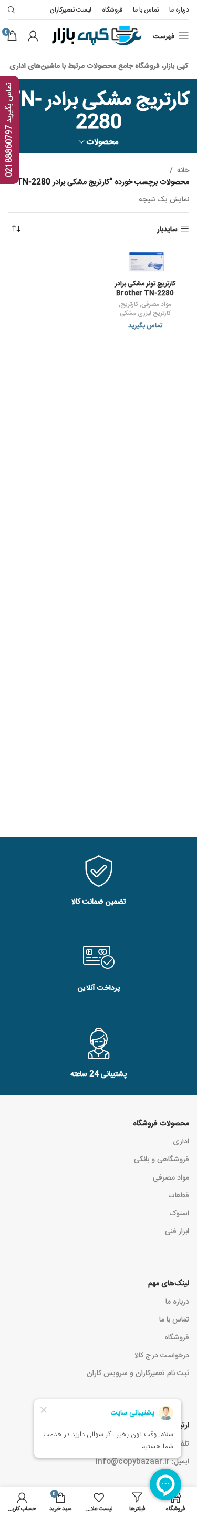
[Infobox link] (98, 881)
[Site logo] (96, 36)
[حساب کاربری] (33, 35)
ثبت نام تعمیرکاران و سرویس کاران (138, 1372)
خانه (183, 169)
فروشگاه (176, 1336)
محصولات (102, 141)
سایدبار (167, 228)
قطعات (178, 1195)
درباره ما (177, 1301)
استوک (179, 1212)
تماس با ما (174, 1319)
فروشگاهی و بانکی (161, 1158)
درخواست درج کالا (161, 1354)
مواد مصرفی (156, 304)
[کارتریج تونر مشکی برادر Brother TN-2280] (145, 261)
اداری (181, 1140)
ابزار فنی (177, 1230)
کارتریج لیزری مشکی (145, 313)
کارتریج (129, 304)
